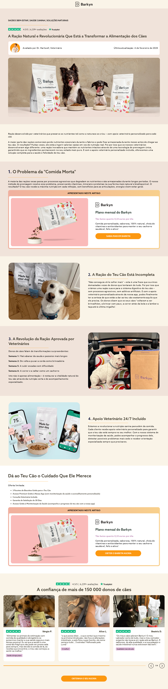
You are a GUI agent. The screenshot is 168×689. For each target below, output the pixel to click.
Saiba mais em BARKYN (118, 236)
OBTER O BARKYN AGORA (118, 553)
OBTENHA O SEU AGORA (84, 678)
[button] (151, 665)
